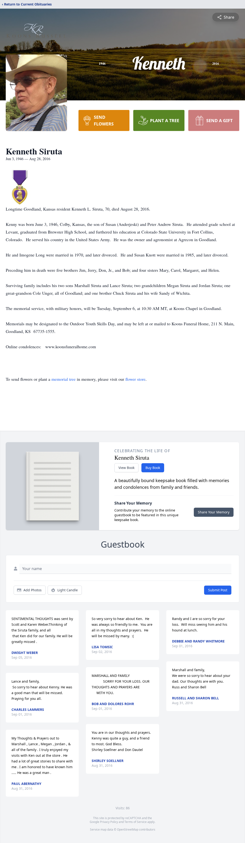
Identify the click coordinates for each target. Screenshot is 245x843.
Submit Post (217, 590)
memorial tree (63, 379)
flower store (135, 379)
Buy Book (152, 467)
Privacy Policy (109, 822)
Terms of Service (135, 822)
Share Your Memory (213, 512)
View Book (126, 467)
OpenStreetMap (127, 829)
